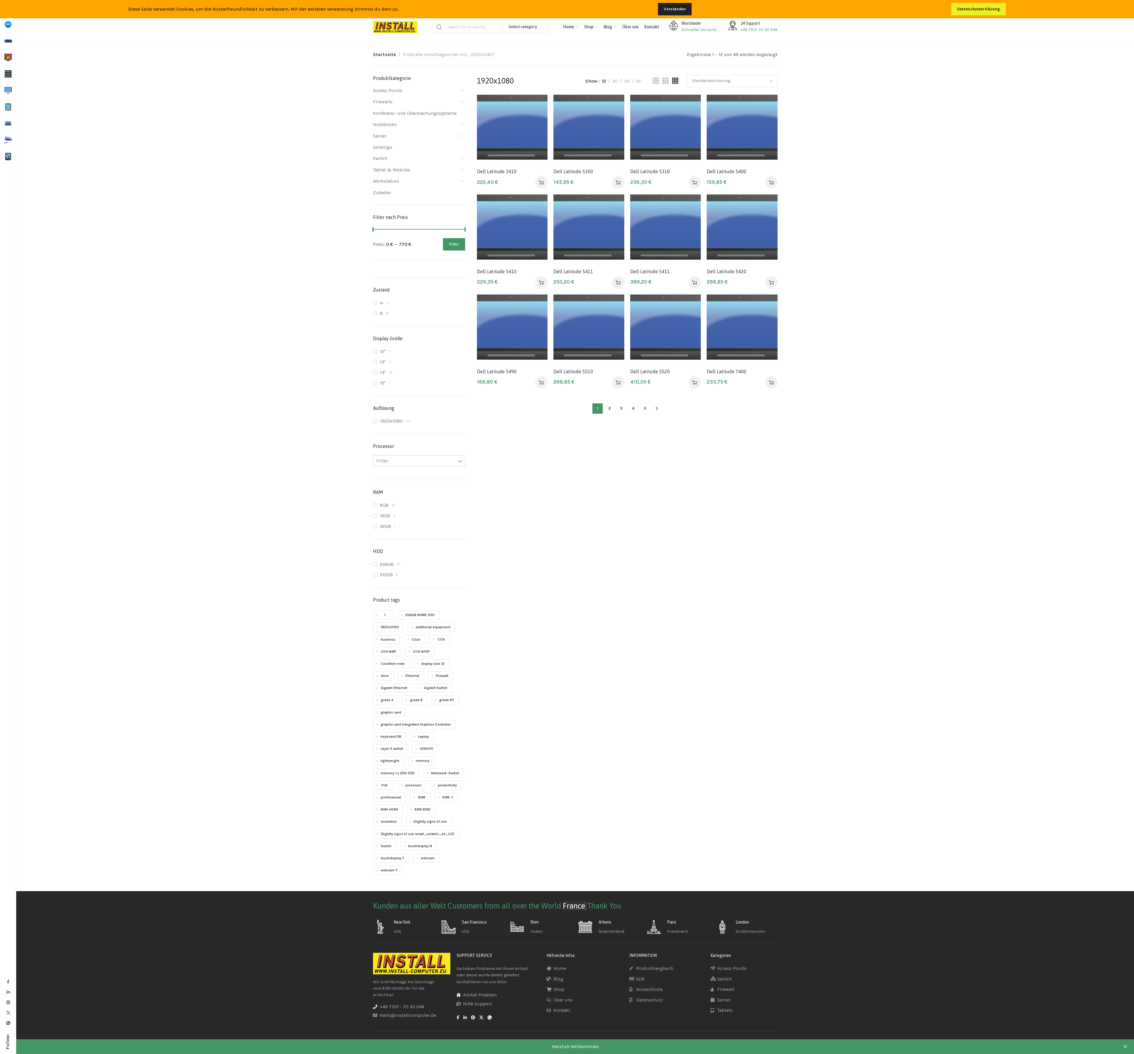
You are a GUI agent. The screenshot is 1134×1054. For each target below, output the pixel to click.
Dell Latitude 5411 (573, 271)
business (388, 639)
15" (383, 383)
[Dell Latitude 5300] (588, 130)
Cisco (416, 639)
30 (627, 81)
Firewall (442, 676)
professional (391, 797)
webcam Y (389, 870)
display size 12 (432, 664)
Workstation (386, 181)
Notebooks (385, 124)
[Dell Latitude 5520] (665, 329)
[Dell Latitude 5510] (588, 329)
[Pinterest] (8, 1002)
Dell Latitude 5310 (650, 171)
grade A (387, 700)
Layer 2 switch (392, 749)
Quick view (537, 134)
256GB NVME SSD (420, 615)
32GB (385, 526)
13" (383, 362)
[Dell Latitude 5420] (742, 229)
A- (382, 303)
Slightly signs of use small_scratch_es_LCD (417, 834)
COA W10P (421, 651)
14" (383, 372)
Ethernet (412, 676)
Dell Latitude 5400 (726, 171)
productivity (447, 785)
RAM (421, 797)
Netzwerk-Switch (445, 773)
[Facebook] (8, 981)
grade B (416, 700)
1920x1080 (391, 421)
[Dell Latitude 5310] (665, 130)
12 (604, 81)
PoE (385, 785)
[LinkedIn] (8, 992)
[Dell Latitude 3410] (512, 130)
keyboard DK (391, 736)
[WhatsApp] (8, 1023)
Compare (537, 119)
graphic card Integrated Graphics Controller (416, 724)
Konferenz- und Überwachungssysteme (415, 113)
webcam (428, 858)
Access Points (387, 90)
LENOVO (426, 749)
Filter (454, 244)
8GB (384, 505)
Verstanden (675, 9)
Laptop (423, 736)
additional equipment (433, 627)
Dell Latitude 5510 (573, 371)
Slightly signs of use (430, 821)
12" (383, 351)
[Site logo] (395, 27)
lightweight (390, 761)
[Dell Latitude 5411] (588, 229)
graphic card (391, 712)
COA (441, 639)
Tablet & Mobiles (391, 170)
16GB (385, 515)
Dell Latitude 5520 (650, 371)
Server (379, 136)
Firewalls (382, 101)
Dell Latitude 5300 (573, 171)
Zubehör (382, 192)
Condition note (393, 664)
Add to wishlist (537, 105)
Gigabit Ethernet (394, 688)
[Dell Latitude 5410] (512, 229)
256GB (387, 564)
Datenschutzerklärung (978, 9)
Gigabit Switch (435, 688)
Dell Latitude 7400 (726, 371)
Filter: (382, 461)
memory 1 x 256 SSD (398, 773)
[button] (541, 182)
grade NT (446, 700)
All (639, 81)
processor (413, 785)
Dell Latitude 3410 (497, 171)
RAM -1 (447, 797)
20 (615, 81)
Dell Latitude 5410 (497, 271)
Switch (380, 158)
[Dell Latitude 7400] (742, 329)
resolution (389, 821)
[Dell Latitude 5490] (512, 329)
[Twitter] (8, 1012)
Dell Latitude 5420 (726, 271)
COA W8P (388, 651)
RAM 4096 (389, 809)
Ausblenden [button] (1125, 1046)
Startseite (384, 54)
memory (422, 761)
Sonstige (382, 147)
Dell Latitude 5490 (497, 371)
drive (385, 676)
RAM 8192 (423, 809)
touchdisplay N (420, 846)
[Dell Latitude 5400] (742, 130)
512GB (386, 574)
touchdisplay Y (392, 858)
